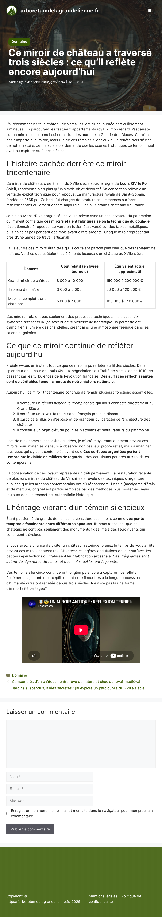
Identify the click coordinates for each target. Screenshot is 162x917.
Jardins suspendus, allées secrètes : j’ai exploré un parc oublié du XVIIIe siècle (78, 688)
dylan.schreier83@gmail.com (45, 82)
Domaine (19, 675)
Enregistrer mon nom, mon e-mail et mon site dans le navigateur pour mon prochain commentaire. (82, 813)
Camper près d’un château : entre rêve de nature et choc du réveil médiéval (76, 681)
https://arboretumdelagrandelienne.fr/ (38, 901)
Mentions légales (103, 896)
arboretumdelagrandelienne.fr (59, 10)
